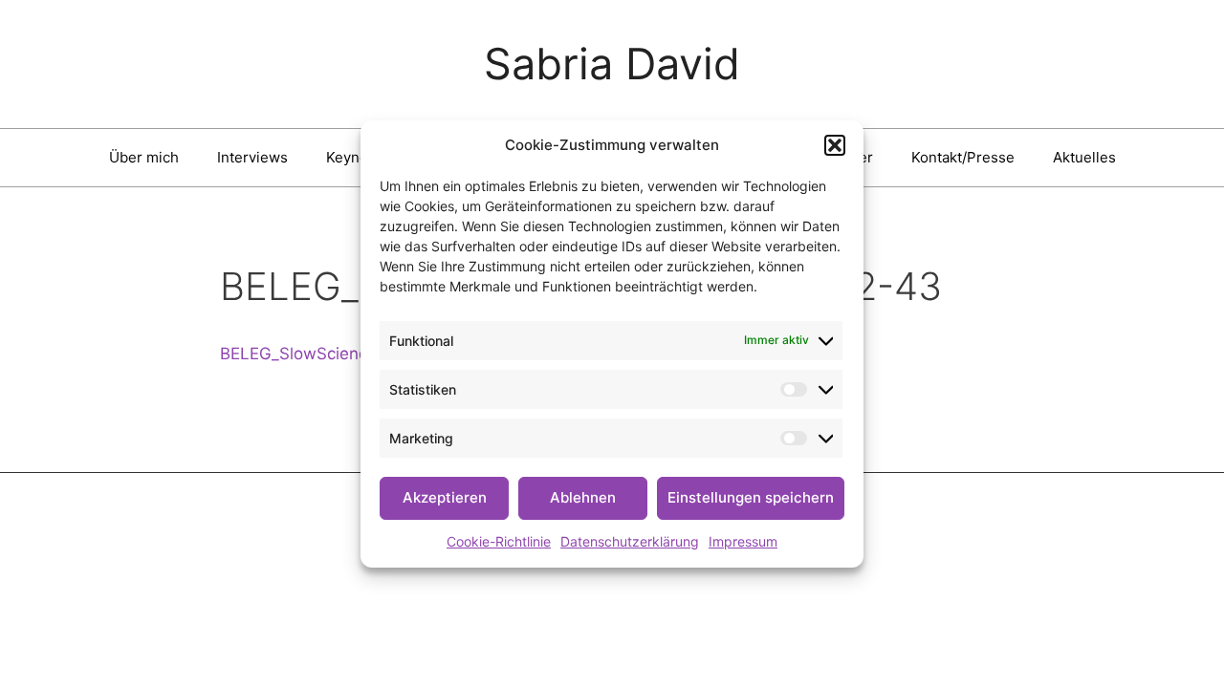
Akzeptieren (445, 497)
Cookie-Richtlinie (499, 541)
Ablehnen (583, 497)
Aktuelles (1084, 157)
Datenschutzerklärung (629, 541)
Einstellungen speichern (750, 497)
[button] (834, 145)
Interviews (252, 157)
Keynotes (357, 157)
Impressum (743, 541)
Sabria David (612, 63)
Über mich (144, 157)
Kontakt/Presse (963, 157)
